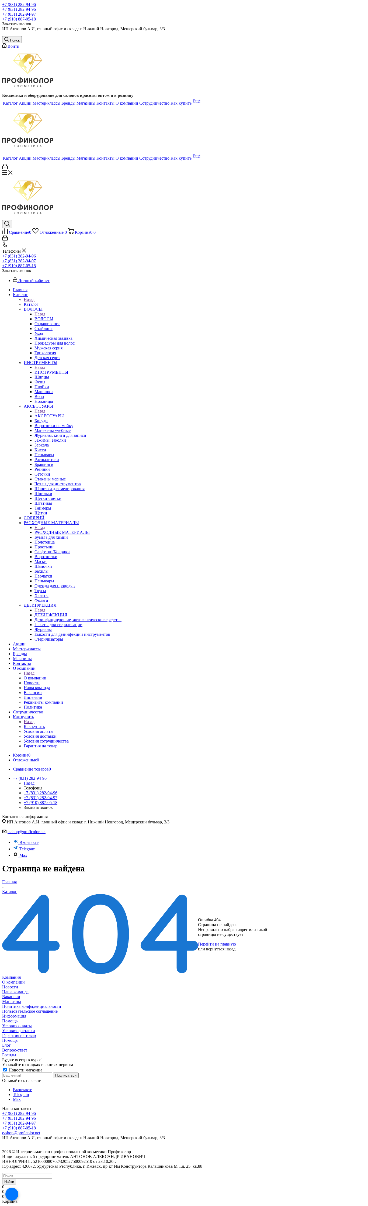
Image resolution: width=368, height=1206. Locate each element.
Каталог (31, 304)
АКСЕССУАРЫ (49, 416)
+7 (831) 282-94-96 (19, 4)
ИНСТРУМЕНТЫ (51, 372)
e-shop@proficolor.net (27, 831)
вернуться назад (220, 949)
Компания (11, 977)
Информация (14, 1016)
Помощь (10, 1021)
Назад (29, 299)
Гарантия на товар (19, 1035)
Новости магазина (25, 1070)
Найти (9, 1182)
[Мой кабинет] (5, 168)
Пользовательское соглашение (30, 1011)
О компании (35, 678)
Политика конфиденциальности (31, 1006)
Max (23, 855)
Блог (6, 1045)
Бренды (9, 1055)
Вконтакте (29, 842)
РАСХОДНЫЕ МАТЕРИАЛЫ (62, 532)
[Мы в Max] (11, 1194)
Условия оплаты (17, 1025)
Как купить (34, 726)
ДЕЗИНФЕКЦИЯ (50, 615)
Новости (10, 987)
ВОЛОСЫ (43, 319)
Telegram (27, 849)
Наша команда (15, 991)
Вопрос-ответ (14, 1050)
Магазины (11, 1001)
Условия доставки (18, 1030)
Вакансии (11, 996)
